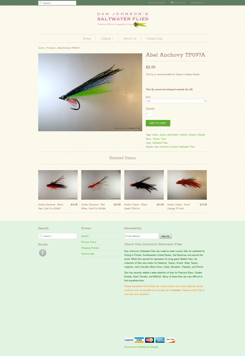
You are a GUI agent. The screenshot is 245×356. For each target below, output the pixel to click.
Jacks (163, 134)
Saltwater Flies (160, 142)
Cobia (155, 134)
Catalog (107, 38)
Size (148, 96)
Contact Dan (154, 38)
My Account (157, 2)
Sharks (192, 134)
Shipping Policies (90, 247)
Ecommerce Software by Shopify (141, 346)
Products (50, 47)
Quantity (150, 108)
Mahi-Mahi (172, 134)
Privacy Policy (88, 242)
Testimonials (87, 253)
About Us (129, 38)
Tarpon (156, 138)
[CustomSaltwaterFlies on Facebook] (42, 256)
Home (87, 38)
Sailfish (183, 134)
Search (85, 236)
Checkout (197, 2)
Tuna (163, 138)
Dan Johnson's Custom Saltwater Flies (174, 146)
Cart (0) (180, 2)
